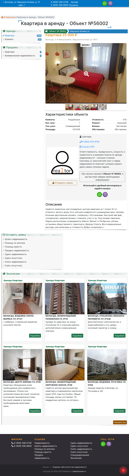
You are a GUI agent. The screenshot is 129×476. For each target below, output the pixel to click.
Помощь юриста (43, 452)
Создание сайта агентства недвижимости (70, 467)
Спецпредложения (80, 455)
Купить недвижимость (46, 446)
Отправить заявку (63, 183)
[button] (86, 72)
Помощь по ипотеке (45, 449)
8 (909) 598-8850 (59, 5)
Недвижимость (42, 443)
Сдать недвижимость (81, 443)
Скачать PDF (87, 146)
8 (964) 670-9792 (91, 141)
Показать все (120, 422)
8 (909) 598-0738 (59, 2)
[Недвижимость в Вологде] (2, 17)
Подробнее (35, 336)
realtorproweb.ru (79, 471)
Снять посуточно (79, 452)
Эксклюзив (76, 458)
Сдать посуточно (79, 446)
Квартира (10, 17)
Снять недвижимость (81, 449)
